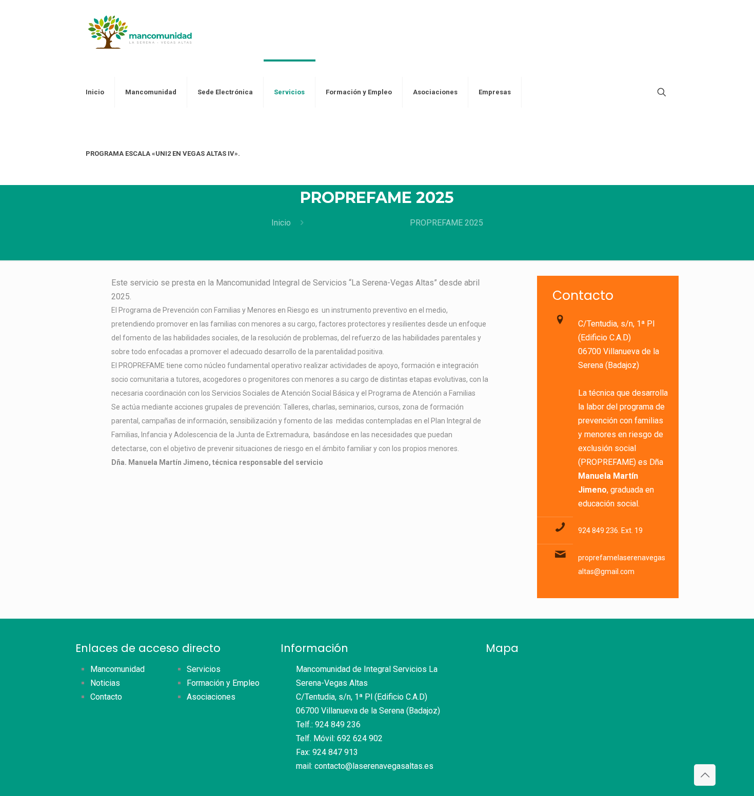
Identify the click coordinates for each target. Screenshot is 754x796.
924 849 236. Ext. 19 (610, 530)
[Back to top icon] (705, 775)
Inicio (281, 223)
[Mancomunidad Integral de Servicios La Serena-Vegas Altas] (140, 31)
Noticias (105, 683)
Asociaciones (211, 697)
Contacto (106, 697)
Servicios (204, 669)
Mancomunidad (117, 669)
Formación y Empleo (223, 683)
